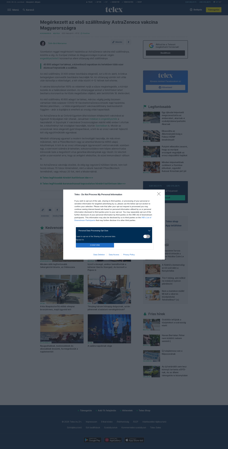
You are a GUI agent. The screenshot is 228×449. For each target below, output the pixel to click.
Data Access (114, 255)
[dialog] (114, 225)
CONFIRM (95, 245)
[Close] (159, 194)
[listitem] (113, 230)
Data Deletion (99, 255)
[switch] (146, 236)
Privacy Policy (129, 255)
